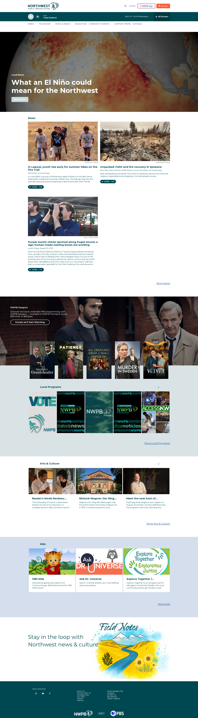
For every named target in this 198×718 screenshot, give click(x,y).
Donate (164, 6)
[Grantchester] (42, 360)
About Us (80, 691)
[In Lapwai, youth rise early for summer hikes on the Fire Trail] (63, 141)
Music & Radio (62, 24)
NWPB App (147, 6)
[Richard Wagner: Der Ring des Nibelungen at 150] (99, 481)
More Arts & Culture (158, 523)
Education (81, 24)
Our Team (81, 697)
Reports (80, 700)
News (31, 24)
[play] (31, 16)
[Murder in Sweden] (127, 360)
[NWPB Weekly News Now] (71, 412)
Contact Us (111, 695)
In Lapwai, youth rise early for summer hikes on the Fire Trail (62, 168)
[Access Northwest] (155, 412)
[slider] (41, 16)
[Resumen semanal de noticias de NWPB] (127, 412)
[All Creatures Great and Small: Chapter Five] (99, 360)
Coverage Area (83, 695)
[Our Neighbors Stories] (184, 412)
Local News (17, 75)
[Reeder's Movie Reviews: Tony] (52, 481)
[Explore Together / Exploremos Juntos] (146, 561)
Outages (137, 24)
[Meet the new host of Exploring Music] (146, 481)
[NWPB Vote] (42, 412)
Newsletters (112, 697)
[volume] (38, 16)
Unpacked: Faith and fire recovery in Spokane (131, 166)
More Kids (164, 604)
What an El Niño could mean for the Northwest (54, 86)
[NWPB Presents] (99, 412)
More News (163, 283)
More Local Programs (157, 443)
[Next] (158, 387)
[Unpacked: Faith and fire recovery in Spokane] (135, 141)
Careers (80, 699)
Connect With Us (84, 693)
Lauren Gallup (33, 248)
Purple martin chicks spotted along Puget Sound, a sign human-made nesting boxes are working (63, 243)
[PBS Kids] (52, 561)
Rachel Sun (32, 173)
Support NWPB (122, 24)
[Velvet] (155, 360)
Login (132, 6)
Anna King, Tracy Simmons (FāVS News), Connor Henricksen (124, 170)
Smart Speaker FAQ (115, 691)
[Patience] (70, 360)
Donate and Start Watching (30, 322)
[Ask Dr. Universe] (99, 561)
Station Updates (113, 699)
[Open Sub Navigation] (35, 24)
